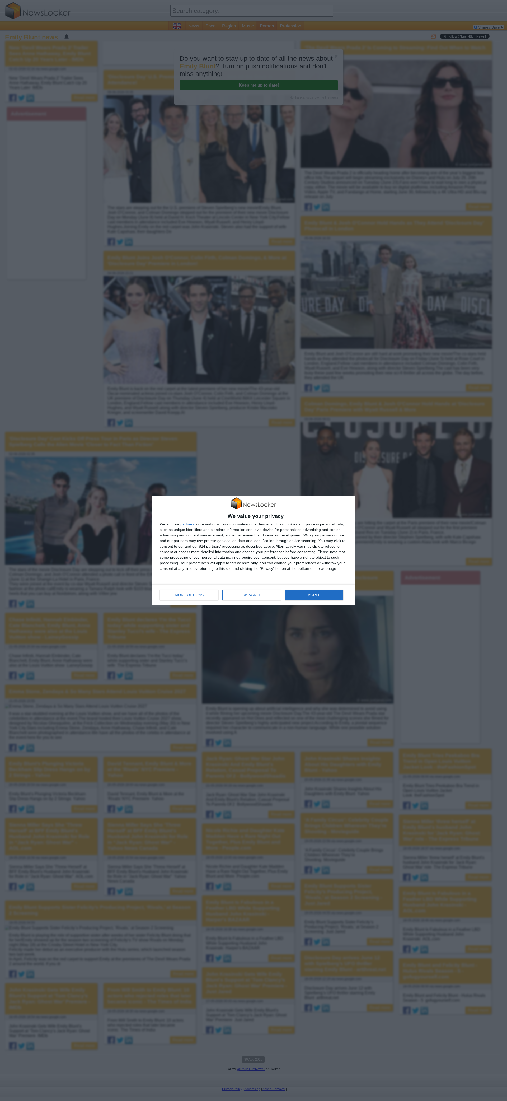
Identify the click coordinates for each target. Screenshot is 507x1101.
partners (187, 524)
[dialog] (253, 550)
